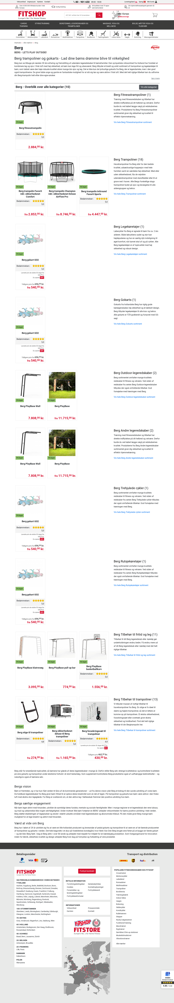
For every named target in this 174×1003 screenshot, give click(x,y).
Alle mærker (27, 43)
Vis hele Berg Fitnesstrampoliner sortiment (133, 122)
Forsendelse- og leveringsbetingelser (75, 891)
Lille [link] (17, 949)
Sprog (141, 2)
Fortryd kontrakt (87, 871)
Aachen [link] (19, 886)
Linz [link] (40, 921)
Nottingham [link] (46, 914)
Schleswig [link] (31, 902)
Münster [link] (19, 899)
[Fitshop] (32, 15)
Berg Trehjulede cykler (129, 488)
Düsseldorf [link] (20, 891)
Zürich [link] (37, 936)
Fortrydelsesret (94, 890)
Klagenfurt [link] (34, 921)
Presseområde (93, 908)
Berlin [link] (34, 886)
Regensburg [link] (37, 899)
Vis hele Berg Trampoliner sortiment (130, 194)
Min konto (150, 2)
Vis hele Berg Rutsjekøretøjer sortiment (131, 585)
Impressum (31, 2)
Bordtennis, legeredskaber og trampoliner (73, 24)
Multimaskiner (121, 885)
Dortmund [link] (46, 888)
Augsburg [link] (27, 886)
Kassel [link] (53, 894)
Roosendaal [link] (21, 930)
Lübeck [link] (37, 897)
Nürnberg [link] (27, 899)
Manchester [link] (35, 914)
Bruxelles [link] (29, 943)
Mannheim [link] (45, 897)
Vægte (118, 901)
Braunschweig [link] (29, 888)
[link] (22, 860)
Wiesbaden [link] (48, 902)
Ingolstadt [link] (37, 894)
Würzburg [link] (20, 905)
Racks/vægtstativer (124, 920)
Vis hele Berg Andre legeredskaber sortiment (133, 458)
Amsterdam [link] (21, 927)
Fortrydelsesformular (75, 896)
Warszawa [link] (20, 963)
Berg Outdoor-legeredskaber (133, 373)
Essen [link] (36, 891)
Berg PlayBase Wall (30, 406)
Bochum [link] (47, 886)
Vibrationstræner (123, 939)
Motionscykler (121, 876)
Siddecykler (120, 907)
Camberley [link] (45, 911)
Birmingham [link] (35, 911)
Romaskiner (121, 882)
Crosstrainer (121, 873)
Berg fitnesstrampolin (30, 128)
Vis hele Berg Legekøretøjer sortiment (130, 254)
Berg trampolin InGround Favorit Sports (94, 192)
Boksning (120, 904)
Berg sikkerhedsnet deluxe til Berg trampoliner (62, 734)
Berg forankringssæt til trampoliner (94, 732)
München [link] (53, 897)
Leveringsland (129, 2)
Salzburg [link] (46, 921)
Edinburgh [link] (54, 911)
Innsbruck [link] (25, 921)
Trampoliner (121, 889)
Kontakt (47, 2)
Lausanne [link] (30, 936)
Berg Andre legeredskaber (131, 430)
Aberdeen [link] (20, 911)
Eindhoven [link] (49, 927)
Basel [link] (18, 936)
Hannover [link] (28, 894)
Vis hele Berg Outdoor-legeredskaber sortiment (134, 397)
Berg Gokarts (122, 300)
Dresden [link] (54, 888)
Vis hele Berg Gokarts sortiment (128, 324)
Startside (17, 43)
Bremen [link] (38, 888)
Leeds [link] (27, 911)
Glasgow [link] (19, 914)
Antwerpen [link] (20, 943)
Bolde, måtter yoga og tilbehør (142, 24)
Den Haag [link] (41, 927)
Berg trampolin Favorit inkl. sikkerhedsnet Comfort (30, 194)
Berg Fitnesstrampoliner (130, 95)
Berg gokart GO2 (30, 260)
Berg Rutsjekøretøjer (128, 561)
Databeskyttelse (94, 884)
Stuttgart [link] (39, 902)
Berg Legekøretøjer (127, 226)
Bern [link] (23, 936)
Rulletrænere (121, 914)
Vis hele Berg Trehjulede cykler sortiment (132, 512)
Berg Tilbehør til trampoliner (133, 699)
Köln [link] (25, 897)
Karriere (40, 2)
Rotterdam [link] (31, 930)
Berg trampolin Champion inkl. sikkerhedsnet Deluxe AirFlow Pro (62, 194)
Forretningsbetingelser (76, 884)
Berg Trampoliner (125, 159)
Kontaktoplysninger (96, 887)
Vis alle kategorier (149, 87)
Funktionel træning (123, 923)
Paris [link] (22, 949)
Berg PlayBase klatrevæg (30, 667)
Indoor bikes (121, 898)
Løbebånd (120, 879)
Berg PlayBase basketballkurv (94, 667)
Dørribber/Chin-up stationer (127, 932)
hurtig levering (61, 7)
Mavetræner (121, 926)
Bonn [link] (54, 886)
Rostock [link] (45, 899)
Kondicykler (120, 910)
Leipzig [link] (31, 897)
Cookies (70, 887)
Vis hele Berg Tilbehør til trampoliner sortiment (134, 730)
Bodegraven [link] (31, 927)
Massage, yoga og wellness (111, 24)
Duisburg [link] (29, 891)
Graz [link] (18, 921)
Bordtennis (120, 892)
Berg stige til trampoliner (30, 732)
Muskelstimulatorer (123, 935)
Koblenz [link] (19, 897)
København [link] (20, 956)
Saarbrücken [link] (21, 902)
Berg (36, 43)
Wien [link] (53, 921)
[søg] (99, 15)
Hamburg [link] (20, 894)
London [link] (27, 914)
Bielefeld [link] (40, 886)
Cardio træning (24, 24)
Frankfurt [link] (43, 891)
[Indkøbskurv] (156, 15)
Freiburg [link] (50, 891)
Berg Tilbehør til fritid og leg (132, 634)
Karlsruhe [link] (46, 894)
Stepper (119, 917)
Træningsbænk (122, 895)
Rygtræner (120, 929)
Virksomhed (21, 2)
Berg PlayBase (62, 406)
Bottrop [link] (19, 888)
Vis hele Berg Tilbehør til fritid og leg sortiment (134, 655)
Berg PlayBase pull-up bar (62, 667)
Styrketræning (42, 23)
